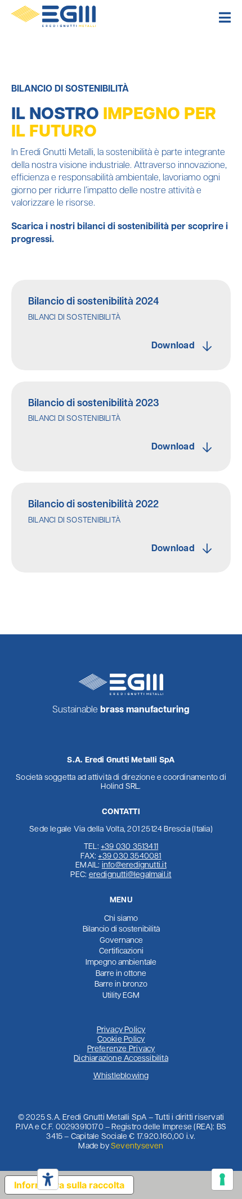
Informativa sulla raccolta (69, 1185)
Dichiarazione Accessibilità (121, 1059)
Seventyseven (137, 1146)
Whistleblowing (121, 1076)
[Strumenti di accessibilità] (48, 1179)
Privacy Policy (121, 1030)
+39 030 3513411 (129, 847)
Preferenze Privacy (121, 1049)
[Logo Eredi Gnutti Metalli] (53, 10)
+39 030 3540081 (129, 856)
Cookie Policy (121, 1040)
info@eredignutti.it (134, 865)
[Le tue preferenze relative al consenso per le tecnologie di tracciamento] (222, 1179)
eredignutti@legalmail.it (130, 875)
